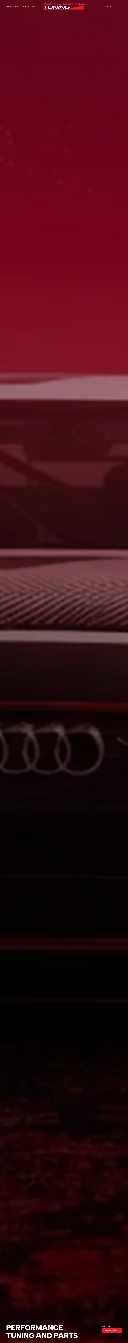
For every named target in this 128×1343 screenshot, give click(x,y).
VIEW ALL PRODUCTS (111, 1331)
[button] (17, 6)
